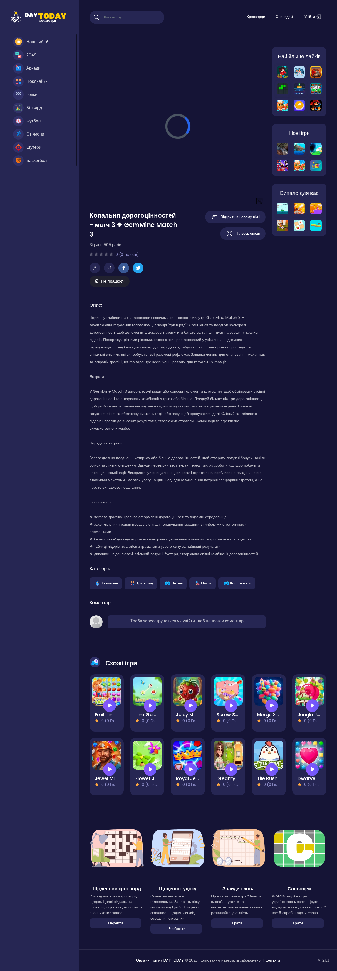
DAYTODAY (173, 960)
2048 (31, 55)
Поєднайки (37, 81)
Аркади (33, 68)
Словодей (284, 16)
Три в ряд (144, 582)
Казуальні (109, 582)
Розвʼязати (176, 928)
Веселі (177, 582)
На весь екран (248, 233)
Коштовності (240, 582)
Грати (237, 923)
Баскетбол (36, 160)
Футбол (33, 121)
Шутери (33, 147)
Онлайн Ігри (146, 960)
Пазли (206, 582)
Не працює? (113, 281)
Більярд (34, 108)
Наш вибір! (37, 42)
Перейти (115, 923)
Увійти (310, 16)
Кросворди (256, 16)
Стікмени (35, 134)
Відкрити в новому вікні (240, 216)
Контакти (272, 960)
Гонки (31, 95)
